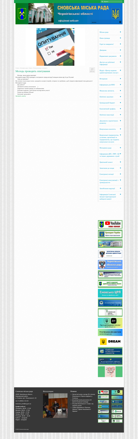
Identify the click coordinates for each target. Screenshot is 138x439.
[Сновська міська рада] (69, 13)
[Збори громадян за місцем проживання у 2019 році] (55, 405)
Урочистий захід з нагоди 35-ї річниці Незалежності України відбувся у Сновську (83, 396)
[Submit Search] (102, 1)
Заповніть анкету (20, 96)
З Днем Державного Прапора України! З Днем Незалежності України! (81, 409)
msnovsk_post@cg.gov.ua (23, 403)
